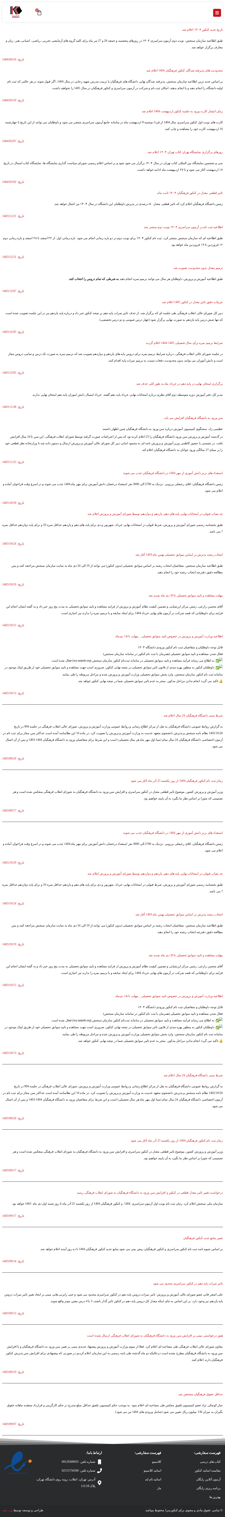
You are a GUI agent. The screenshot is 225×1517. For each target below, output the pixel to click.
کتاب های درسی (210, 1461)
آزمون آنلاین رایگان (208, 1479)
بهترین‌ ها (215, 1497)
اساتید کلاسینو (152, 1470)
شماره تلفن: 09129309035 (78, 1461)
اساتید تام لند (153, 1479)
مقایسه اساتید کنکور (208, 1470)
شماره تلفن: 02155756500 (78, 1470)
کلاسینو (156, 1461)
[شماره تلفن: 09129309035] (99, 1461)
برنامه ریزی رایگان (208, 1488)
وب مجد (7, 1510)
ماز (159, 1488)
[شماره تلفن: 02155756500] (99, 1470)
